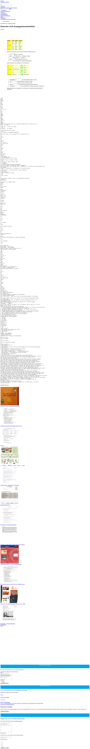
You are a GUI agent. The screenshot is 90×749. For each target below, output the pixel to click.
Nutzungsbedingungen (10, 704)
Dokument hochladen (4, 7)
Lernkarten (7, 2)
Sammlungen (7, 11)
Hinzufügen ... (3, 18)
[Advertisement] (37, 33)
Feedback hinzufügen (5, 711)
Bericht (1, 702)
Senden (7, 747)
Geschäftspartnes (7, 702)
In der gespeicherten (11, 19)
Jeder (3, 681)
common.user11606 (11, 23)
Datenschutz (3, 704)
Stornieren (3, 747)
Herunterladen (3, 624)
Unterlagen (2, 2)
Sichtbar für (2, 679)
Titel (1, 672)
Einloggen (2, 671)
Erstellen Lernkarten (13, 7)
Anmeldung (2, 6)
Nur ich (3, 682)
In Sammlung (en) (4, 19)
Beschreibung (5, 675)
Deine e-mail (2, 733)
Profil (1, 16)
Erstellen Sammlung (4, 683)
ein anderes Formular (18, 721)
